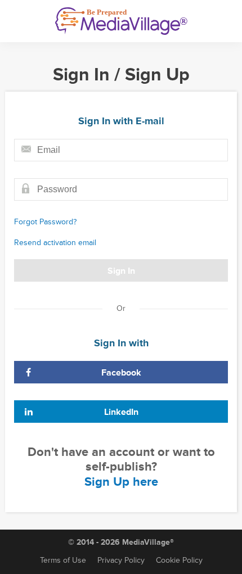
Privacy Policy (121, 560)
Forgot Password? (45, 222)
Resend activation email (55, 242)
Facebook (121, 372)
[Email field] (121, 150)
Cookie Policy (179, 560)
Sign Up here (121, 482)
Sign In (121, 271)
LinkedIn (121, 412)
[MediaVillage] (121, 21)
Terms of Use (63, 560)
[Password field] (121, 189)
